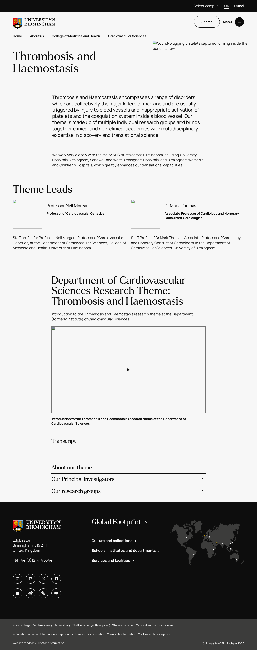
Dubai (239, 5)
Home (17, 36)
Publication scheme (25, 634)
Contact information (51, 643)
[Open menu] (239, 22)
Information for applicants (56, 634)
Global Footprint (116, 522)
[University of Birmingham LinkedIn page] (30, 579)
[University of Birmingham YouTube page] (56, 593)
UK (226, 5)
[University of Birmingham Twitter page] (43, 579)
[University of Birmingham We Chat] (43, 593)
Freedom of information (90, 634)
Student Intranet (123, 625)
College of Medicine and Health (76, 36)
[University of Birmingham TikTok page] (17, 593)
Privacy (17, 625)
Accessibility (62, 625)
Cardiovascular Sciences (127, 36)
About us (37, 36)
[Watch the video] (128, 369)
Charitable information (121, 634)
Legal (27, 625)
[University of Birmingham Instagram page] (17, 579)
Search (206, 22)
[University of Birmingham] (34, 21)
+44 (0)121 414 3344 (35, 560)
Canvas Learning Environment (155, 625)
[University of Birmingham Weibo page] (30, 593)
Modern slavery (42, 625)
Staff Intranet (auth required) (91, 625)
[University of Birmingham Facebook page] (56, 579)
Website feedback (24, 643)
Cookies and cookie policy (154, 634)
